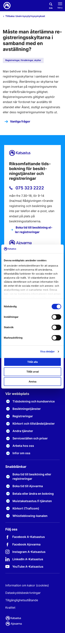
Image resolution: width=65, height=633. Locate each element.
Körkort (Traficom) (25, 508)
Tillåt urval (32, 371)
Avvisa (32, 381)
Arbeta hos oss (23, 445)
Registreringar (22, 416)
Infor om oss (21, 453)
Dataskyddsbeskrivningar (23, 593)
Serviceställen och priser (30, 438)
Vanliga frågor (20, 121)
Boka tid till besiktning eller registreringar (33, 230)
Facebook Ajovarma (26, 544)
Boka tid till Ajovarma (27, 486)
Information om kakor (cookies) (27, 585)
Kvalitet (10, 607)
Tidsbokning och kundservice (33, 401)
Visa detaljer (47, 351)
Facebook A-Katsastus (28, 537)
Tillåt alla (32, 361)
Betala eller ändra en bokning (33, 493)
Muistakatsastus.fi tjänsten (32, 501)
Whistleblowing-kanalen (30, 516)
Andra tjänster (22, 431)
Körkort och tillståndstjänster (33, 423)
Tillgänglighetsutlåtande (21, 600)
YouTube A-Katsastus (27, 566)
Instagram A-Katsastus (29, 552)
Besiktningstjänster (26, 409)
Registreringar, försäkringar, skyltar (23, 60)
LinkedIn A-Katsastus (27, 559)
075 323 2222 (29, 187)
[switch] (56, 317)
